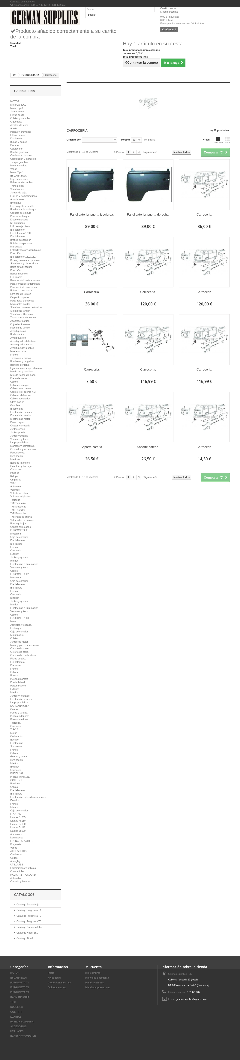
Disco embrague (19, 219)
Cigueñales (16, 121)
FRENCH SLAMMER (21, 841)
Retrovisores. (17, 452)
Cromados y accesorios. (23, 449)
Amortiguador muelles (22, 348)
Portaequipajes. (18, 523)
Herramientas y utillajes (23, 868)
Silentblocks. (17, 635)
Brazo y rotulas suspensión (25, 260)
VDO (13, 483)
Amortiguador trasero (21, 344)
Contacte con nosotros (22, 1)
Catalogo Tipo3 (24, 938)
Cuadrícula (218, 142)
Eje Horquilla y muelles (22, 206)
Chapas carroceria (20, 425)
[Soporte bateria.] (91, 417)
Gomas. (14, 709)
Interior (14, 560)
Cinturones (16, 469)
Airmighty (15, 861)
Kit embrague (17, 223)
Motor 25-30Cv (18, 104)
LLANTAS (15, 814)
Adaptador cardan (19, 321)
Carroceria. (16, 550)
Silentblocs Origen (20, 310)
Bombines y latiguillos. (22, 361)
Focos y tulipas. (19, 712)
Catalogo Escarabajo (27, 904)
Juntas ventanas (19, 435)
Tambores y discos (20, 358)
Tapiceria (15, 499)
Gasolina (15, 405)
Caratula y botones (20, 881)
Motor (13, 621)
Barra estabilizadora (21, 266)
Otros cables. (17, 402)
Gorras (14, 857)
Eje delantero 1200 (20, 233)
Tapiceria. (15, 722)
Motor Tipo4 (16, 172)
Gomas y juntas (19, 756)
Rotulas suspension (21, 243)
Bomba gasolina (19, 152)
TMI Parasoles (18, 513)
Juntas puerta (17, 432)
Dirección (15, 253)
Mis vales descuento (97, 977)
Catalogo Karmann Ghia (29, 927)
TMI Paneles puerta (21, 516)
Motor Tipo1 (16, 108)
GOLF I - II (16, 780)
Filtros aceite (17, 115)
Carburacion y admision (23, 158)
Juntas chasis (18, 429)
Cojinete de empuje (20, 212)
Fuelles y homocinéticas (23, 196)
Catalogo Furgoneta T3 (28, 921)
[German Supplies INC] (45, 17)
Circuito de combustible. (23, 655)
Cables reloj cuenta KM (23, 391)
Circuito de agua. (19, 651)
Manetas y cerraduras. (22, 445)
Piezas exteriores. (20, 716)
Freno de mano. (18, 378)
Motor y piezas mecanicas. (25, 645)
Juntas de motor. (19, 641)
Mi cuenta (93, 967)
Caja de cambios (19, 179)
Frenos (14, 354)
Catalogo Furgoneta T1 (28, 910)
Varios (13, 169)
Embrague (15, 202)
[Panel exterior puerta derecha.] (148, 184)
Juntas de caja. (18, 192)
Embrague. (16, 628)
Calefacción (16, 148)
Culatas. (14, 638)
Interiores (15, 459)
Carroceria (15, 594)
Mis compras (92, 972)
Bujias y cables (18, 142)
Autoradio (15, 878)
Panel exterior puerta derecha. (148, 214)
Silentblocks (17, 189)
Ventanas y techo (19, 611)
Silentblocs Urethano (21, 314)
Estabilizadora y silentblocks (25, 250)
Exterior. (14, 554)
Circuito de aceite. (20, 648)
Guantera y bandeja (21, 466)
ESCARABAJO (18, 175)
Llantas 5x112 (17, 827)
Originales (15, 479)
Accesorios (16, 834)
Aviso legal (54, 977)
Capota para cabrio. (21, 526)
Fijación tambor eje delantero (26, 368)
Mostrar (125, 139)
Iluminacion (16, 760)
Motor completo (18, 165)
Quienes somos (57, 987)
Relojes (14, 476)
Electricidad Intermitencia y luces (28, 797)
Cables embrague (19, 385)
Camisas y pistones (21, 155)
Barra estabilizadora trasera (25, 280)
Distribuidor (16, 138)
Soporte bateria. (92, 447)
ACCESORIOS (18, 851)
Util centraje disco (20, 226)
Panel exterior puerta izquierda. (92, 214)
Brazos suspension (20, 239)
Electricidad (16, 408)
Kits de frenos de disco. (23, 375)
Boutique (15, 783)
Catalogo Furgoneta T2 (28, 915)
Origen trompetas (19, 297)
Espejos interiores (20, 462)
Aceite (13, 128)
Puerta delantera (19, 678)
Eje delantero (17, 229)
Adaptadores (17, 199)
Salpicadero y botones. (22, 520)
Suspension (16, 746)
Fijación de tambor (20, 327)
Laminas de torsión (20, 293)
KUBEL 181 (16, 773)
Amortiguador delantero (22, 341)
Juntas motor (17, 111)
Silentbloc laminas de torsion (26, 307)
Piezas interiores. (19, 719)
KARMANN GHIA (19, 705)
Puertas (14, 675)
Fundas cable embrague (23, 209)
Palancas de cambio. (21, 182)
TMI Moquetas (18, 506)
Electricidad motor (20, 418)
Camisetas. (16, 854)
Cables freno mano (20, 388)
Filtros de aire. (18, 658)
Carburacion (16, 736)
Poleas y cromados (20, 131)
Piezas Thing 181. (20, 776)
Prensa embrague (19, 216)
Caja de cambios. (19, 537)
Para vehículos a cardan (23, 287)
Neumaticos (16, 837)
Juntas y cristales (20, 695)
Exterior (14, 597)
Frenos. (14, 547)
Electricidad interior (20, 415)
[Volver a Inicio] (14, 75)
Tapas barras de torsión (23, 317)
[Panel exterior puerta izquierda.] (91, 184)
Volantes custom (19, 493)
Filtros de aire (17, 135)
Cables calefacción (20, 395)
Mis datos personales (97, 987)
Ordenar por (74, 139)
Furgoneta (15, 844)
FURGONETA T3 (19, 618)
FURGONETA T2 (19, 574)
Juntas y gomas (19, 601)
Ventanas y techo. (20, 439)
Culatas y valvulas (20, 118)
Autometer (16, 486)
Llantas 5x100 (18, 830)
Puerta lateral (17, 682)
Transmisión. (17, 185)
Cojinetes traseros (20, 324)
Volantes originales (20, 496)
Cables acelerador (20, 398)
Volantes (15, 489)
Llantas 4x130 (18, 820)
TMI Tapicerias (18, 503)
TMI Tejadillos (18, 510)
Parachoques (17, 422)
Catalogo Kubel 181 (27, 932)
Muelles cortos (18, 351)
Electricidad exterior (21, 412)
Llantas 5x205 (18, 817)
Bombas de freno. (20, 364)
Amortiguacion (18, 331)
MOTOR (14, 101)
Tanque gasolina (19, 162)
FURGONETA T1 (19, 530)
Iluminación (16, 456)
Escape (14, 145)
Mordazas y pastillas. (22, 371)
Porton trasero (18, 685)
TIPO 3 (14, 729)
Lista (227, 142)
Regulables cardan (20, 304)
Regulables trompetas (22, 300)
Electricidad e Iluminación (24, 564)
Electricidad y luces (21, 699)
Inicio (51, 972)
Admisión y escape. (21, 624)
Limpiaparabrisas (19, 702)
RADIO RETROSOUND (23, 874)
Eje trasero (16, 277)
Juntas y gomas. (19, 557)
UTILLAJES (16, 864)
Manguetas (16, 246)
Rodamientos (17, 334)
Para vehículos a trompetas (25, 283)
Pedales (14, 472)
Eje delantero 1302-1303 (23, 256)
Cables (14, 381)
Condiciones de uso (59, 982)
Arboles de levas (19, 125)
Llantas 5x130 (18, 824)
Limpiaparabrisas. (19, 442)
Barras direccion (19, 273)
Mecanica (15, 533)
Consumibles (17, 871)
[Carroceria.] (204, 184)
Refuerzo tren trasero (21, 290)
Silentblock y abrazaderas (24, 263)
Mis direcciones (94, 982)
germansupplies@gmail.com (191, 999)
